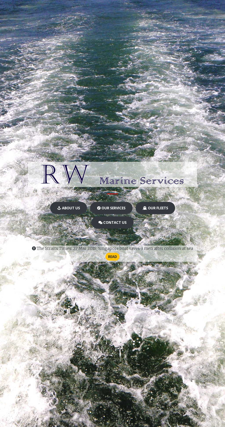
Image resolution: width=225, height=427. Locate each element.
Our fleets (157, 208)
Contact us (114, 222)
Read (112, 256)
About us (70, 208)
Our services (113, 208)
